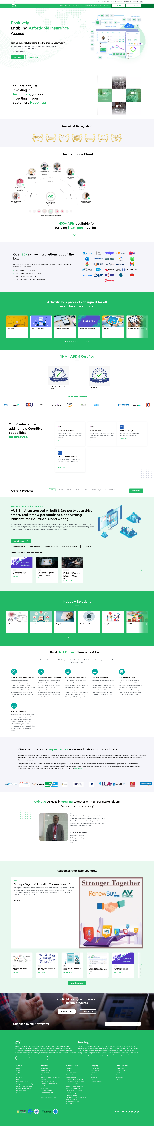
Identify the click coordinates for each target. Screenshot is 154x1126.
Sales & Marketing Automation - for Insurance (50, 1078)
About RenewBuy (95, 1070)
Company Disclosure (96, 1081)
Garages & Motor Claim (47, 1092)
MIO (86, 490)
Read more (16, 576)
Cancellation (119, 1079)
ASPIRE (61, 490)
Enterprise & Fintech (46, 1090)
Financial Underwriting (51, 546)
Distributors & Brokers (47, 1075)
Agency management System (24, 1086)
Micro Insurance (45, 1086)
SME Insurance (45, 1072)
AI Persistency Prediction (72, 1101)
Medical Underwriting (19, 546)
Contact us (127, 1)
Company (106, 5)
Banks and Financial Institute (48, 1097)
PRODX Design (96, 490)
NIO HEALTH (19, 1077)
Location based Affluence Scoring (75, 1081)
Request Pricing (33, 57)
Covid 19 (94, 5)
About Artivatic (95, 1068)
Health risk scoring (71, 1093)
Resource (87, 5)
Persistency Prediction (72, 1075)
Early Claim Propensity (72, 1072)
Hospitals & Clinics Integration (49, 1083)
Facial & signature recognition (74, 1088)
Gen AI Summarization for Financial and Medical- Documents (76, 1098)
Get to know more (19, 541)
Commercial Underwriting (69, 546)
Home (61, 5)
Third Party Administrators (48, 1081)
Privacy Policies (120, 1068)
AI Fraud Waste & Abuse (72, 1104)
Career (93, 1079)
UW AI (68, 1070)
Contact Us (94, 1077)
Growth (100, 5)
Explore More (77, 235)
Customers (94, 1072)
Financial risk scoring (71, 1095)
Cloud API (74, 5)
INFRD (69, 490)
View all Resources (77, 983)
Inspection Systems (21, 1090)
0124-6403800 (101, 1)
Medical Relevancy (71, 1077)
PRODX (18, 1079)
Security (118, 1072)
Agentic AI (69, 1068)
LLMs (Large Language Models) (74, 1079)
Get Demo (119, 5)
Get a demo (17, 57)
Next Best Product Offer (72, 1084)
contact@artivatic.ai (116, 1)
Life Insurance (44, 1068)
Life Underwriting (87, 546)
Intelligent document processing (24, 1084)
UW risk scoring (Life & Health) (74, 1090)
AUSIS (52, 490)
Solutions (80, 5)
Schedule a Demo (66, 1011)
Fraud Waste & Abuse (22, 1081)
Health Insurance (45, 1070)
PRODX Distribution (111, 490)
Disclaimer (118, 1075)
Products (67, 5)
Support (135, 1)
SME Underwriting (35, 546)
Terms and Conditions (121, 1070)
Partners (93, 1075)
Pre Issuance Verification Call (24, 1088)
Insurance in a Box (46, 1095)
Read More (78, 768)
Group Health (44, 1088)
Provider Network (21, 1093)
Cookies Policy (120, 1077)
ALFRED (77, 490)
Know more (61, 441)
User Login (135, 5)
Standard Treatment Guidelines (74, 1086)
